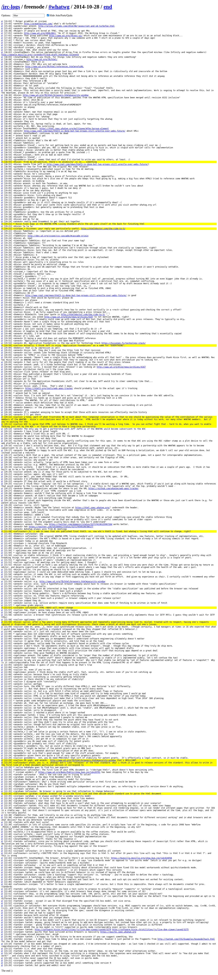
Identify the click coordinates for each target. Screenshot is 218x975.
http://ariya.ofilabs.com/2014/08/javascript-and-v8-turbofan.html (76, 26)
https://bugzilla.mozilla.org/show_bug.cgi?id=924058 (141, 858)
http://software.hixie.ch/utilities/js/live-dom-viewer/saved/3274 (73, 929)
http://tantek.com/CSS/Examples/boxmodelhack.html (186, 939)
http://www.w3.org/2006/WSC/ (40, 33)
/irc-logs (10, 7)
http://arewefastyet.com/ (38, 23)
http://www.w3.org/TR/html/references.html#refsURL (54, 66)
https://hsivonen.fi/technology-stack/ (124, 343)
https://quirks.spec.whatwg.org (118, 932)
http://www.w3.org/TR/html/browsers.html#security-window (55, 95)
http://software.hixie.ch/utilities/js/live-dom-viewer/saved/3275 (150, 929)
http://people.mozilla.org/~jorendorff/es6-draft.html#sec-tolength (40, 54)
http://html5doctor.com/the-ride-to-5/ (103, 228)
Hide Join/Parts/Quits (61, 15)
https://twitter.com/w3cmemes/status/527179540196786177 (61, 526)
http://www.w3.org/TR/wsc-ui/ (65, 35)
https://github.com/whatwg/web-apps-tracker (113, 488)
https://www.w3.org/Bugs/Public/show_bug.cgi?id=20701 (69, 772)
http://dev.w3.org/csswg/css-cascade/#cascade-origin (58, 236)
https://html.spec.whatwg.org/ (92, 507)
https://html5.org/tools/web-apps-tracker (49, 388)
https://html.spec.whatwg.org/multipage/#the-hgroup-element (74, 128)
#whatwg (59, 7)
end (108, 7)
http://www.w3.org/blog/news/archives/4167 (68, 317)
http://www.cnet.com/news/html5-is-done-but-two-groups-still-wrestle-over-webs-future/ (74, 131)
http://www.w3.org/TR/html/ (41, 59)
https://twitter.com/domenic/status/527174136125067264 (80, 524)
